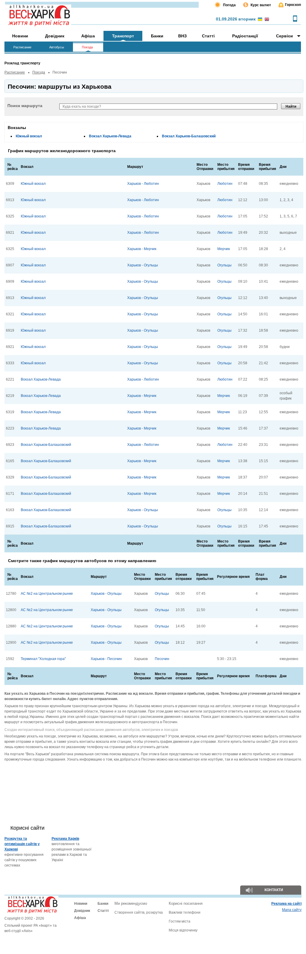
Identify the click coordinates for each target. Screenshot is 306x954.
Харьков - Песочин (106, 659)
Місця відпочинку (183, 930)
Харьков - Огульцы (142, 265)
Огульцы (224, 265)
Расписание (14, 72)
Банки (103, 903)
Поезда (38, 72)
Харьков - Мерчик (141, 249)
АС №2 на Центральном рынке (47, 594)
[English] (266, 19)
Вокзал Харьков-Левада (110, 136)
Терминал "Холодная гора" (43, 659)
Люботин (224, 184)
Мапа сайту (292, 910)
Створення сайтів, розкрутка (138, 912)
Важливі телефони (184, 912)
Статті (103, 911)
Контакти (273, 890)
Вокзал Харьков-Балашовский (189, 136)
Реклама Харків (65, 839)
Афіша (80, 918)
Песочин (162, 659)
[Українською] (260, 19)
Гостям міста (179, 921)
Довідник (82, 911)
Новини (80, 903)
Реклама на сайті (286, 903)
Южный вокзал (29, 136)
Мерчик (223, 249)
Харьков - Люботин (143, 184)
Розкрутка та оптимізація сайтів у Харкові (22, 844)
